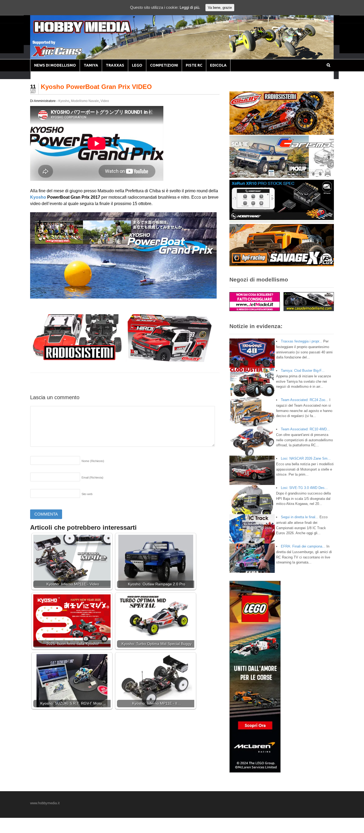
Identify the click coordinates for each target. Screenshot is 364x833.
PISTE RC (194, 65)
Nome (93, 461)
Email (92, 477)
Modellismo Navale (85, 101)
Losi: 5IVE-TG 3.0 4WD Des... (304, 488)
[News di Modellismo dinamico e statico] (92, 32)
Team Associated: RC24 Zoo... (304, 400)
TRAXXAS (115, 65)
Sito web (87, 494)
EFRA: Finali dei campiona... (303, 546)
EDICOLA (218, 65)
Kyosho (63, 101)
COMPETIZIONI (164, 65)
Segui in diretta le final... (299, 517)
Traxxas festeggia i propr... (301, 341)
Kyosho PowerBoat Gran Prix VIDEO (96, 86)
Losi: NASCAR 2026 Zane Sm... (306, 458)
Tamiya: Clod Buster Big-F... (303, 371)
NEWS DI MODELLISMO (55, 65)
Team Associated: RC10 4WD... (305, 429)
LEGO (137, 65)
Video (104, 101)
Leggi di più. (190, 7)
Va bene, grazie (220, 8)
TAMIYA (91, 65)
